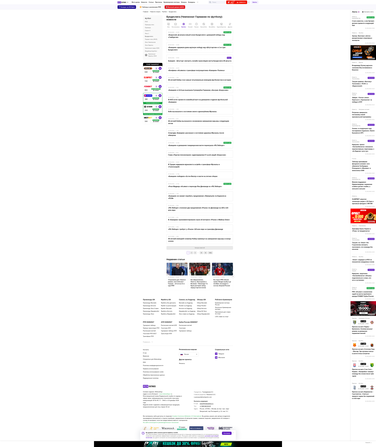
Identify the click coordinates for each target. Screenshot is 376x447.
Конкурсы (191, 2)
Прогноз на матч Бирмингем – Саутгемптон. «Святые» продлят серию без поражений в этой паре (363, 395)
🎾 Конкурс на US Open (127, 7)
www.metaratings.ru (165, 394)
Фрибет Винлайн (166, 308)
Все (168, 27)
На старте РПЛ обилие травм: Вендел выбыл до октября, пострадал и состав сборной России (222, 282)
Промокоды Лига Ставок (151, 308)
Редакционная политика (150, 378)
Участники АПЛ (166, 328)
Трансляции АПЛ (166, 333)
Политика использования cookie (153, 372)
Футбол (183, 27)
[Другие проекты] (123, 2)
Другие (230, 27)
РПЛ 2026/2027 (148, 322)
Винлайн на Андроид (186, 303)
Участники (182, 328)
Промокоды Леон (148, 314)
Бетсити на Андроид (185, 308)
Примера (148, 27)
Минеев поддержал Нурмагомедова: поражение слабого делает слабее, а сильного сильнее (362, 185)
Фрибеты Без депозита (168, 303)
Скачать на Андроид (187, 299)
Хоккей (190, 27)
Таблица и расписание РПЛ (151, 7)
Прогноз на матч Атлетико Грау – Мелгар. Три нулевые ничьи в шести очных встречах (363, 351)
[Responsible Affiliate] (225, 428)
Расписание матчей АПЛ (169, 325)
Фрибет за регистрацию (168, 305)
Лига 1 (147, 33)
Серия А (147, 30)
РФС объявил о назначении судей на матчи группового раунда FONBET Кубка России (363, 294)
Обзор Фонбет (201, 305)
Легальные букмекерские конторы (223, 308)
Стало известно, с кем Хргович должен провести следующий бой (363, 23)
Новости (144, 2)
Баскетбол (203, 27)
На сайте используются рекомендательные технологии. (161, 422)
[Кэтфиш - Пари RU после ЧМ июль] (188, 444)
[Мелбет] (148, 117)
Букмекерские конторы (172, 2)
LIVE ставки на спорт (221, 316)
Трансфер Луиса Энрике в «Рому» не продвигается (361, 230)
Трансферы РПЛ (148, 336)
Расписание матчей (149, 331)
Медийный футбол (151, 51)
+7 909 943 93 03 (205, 406)
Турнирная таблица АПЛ (169, 331)
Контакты (146, 349)
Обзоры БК (201, 299)
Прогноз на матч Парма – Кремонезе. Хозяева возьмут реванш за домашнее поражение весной (362, 330)
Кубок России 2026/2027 (188, 322)
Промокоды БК (149, 299)
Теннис (196, 27)
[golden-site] (154, 428)
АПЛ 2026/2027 (166, 322)
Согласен (227, 433)
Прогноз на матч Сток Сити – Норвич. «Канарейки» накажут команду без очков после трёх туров (363, 372)
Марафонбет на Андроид (187, 311)
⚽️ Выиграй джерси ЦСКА (175, 7)
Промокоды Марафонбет (151, 311)
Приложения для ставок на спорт (222, 312)
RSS (144, 362)
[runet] (145, 428)
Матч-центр (136, 2)
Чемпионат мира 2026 (152, 48)
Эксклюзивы (176, 27)
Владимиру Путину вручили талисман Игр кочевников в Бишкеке (362, 68)
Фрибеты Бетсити (166, 311)
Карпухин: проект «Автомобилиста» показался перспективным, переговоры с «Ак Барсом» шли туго (363, 148)
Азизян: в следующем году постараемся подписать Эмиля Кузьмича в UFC (363, 131)
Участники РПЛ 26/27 (150, 333)
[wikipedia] (167, 428)
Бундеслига (149, 36)
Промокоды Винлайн (149, 303)
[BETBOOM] (148, 106)
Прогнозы (158, 2)
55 (201, 253)
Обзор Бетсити (202, 308)
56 (205, 253)
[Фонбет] (148, 86)
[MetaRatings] (149, 386)
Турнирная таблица (149, 325)
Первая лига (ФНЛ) (151, 39)
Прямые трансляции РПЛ (151, 328)
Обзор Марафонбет (203, 314)
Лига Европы (149, 45)
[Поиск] (210, 2)
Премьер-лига (149, 24)
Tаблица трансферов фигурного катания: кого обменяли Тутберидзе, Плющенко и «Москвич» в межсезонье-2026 (361, 166)
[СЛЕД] (233, 276)
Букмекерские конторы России (222, 303)
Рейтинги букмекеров (223, 299)
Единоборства (221, 27)
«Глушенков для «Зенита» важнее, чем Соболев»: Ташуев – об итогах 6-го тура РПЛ (177, 282)
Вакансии (146, 356)
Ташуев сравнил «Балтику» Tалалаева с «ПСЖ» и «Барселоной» (362, 84)
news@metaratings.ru (206, 403)
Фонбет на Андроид (185, 305)
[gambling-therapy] (210, 428)
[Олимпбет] (148, 77)
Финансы (182, 363)
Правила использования (151, 368)
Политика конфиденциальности (153, 365)
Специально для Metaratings (152, 359)
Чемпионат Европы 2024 (152, 55)
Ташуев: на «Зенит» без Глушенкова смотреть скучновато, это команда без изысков (362, 246)
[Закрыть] (373, 443)
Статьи (151, 2)
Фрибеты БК (166, 299)
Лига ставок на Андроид (186, 314)
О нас (145, 353)
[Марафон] (148, 95)
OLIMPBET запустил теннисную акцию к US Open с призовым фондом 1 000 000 (363, 201)
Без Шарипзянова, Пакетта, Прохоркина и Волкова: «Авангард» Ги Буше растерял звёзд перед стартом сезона (199, 283)
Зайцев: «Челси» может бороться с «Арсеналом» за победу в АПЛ (362, 100)
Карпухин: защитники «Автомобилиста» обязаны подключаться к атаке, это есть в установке (362, 277)
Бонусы (184, 2)
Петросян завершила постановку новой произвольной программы (361, 115)
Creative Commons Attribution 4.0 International (186, 416)
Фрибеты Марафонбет (168, 314)
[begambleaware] (196, 428)
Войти (255, 2)
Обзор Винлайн (202, 303)
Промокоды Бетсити (149, 305)
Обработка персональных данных (154, 375)
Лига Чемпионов (150, 42)
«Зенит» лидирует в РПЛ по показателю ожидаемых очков (363, 261)
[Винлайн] (148, 68)
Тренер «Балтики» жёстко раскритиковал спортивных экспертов (362, 38)
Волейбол (212, 27)
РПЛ (146, 21)
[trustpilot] (182, 428)
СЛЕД (210, 253)
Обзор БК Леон (202, 311)
